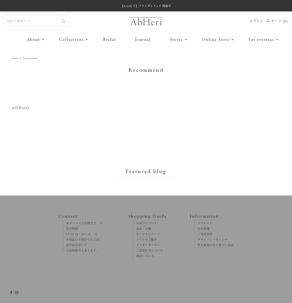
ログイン (256, 21)
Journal (143, 39)
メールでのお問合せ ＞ (85, 223)
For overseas (261, 39)
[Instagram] (16, 292)
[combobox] (36, 21)
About (33, 39)
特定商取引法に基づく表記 (214, 245)
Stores (176, 39)
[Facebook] (11, 292)
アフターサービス (146, 245)
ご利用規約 (204, 234)
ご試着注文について (148, 251)
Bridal (109, 39)
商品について (143, 256)
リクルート (204, 223)
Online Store (215, 39)
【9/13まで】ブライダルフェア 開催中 (146, 6)
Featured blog (146, 171)
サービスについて (146, 234)
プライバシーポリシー (211, 240)
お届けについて (145, 223)
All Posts (20, 107)
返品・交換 (142, 229)
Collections (71, 39)
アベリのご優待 (145, 240)
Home (15, 58)
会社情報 (202, 229)
